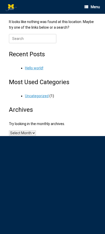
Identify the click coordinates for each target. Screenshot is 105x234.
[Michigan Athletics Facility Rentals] (11, 7)
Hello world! (34, 68)
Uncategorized (37, 96)
